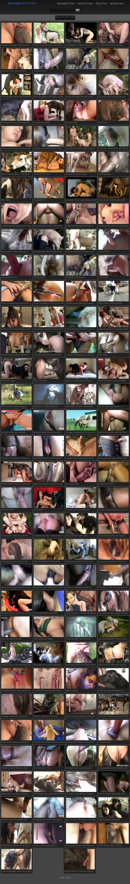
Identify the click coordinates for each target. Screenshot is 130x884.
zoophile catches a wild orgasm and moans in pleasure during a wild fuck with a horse (48, 458)
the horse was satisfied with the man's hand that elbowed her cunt (81, 794)
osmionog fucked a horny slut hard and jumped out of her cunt (15, 561)
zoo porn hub (104, 742)
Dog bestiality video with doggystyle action (109, 820)
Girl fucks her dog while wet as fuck (112, 665)
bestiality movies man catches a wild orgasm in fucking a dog (15, 691)
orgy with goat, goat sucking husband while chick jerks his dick (14, 71)
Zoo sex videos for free (11, 639)
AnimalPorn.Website (75, 277)
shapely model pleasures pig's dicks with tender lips (47, 432)
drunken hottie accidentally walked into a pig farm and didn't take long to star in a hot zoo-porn (16, 432)
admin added (72, 690)
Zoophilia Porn (40, 71)
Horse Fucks (85, 3)
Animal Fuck (71, 122)
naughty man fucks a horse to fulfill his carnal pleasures (14, 716)
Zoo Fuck (102, 122)
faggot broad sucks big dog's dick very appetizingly (16, 665)
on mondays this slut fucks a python (111, 45)
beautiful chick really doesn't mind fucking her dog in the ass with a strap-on (81, 200)
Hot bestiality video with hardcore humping (16, 97)
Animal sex (116, 3)
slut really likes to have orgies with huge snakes (111, 536)
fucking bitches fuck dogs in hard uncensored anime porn (16, 329)
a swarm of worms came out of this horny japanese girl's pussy (48, 691)
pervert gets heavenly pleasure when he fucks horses (80, 742)
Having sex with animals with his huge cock (113, 587)
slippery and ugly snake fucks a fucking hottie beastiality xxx (15, 45)
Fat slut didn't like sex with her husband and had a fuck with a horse (15, 536)
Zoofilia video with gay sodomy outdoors (80, 303)
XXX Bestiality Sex (106, 71)
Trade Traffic (65, 878)
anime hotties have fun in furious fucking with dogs (15, 484)
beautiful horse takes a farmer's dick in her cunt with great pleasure (15, 355)
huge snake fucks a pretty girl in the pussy (15, 742)
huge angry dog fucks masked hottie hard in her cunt (14, 794)
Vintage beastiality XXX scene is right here (80, 432)
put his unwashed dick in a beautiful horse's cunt (110, 407)
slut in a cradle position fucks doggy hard (79, 381)
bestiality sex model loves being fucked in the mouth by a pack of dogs (15, 846)
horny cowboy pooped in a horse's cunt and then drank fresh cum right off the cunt (48, 846)
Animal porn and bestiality (77, 510)
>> (72, 18)
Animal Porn (104, 252)
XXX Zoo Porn (40, 381)
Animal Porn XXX (9, 277)
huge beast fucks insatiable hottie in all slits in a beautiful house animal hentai (113, 329)
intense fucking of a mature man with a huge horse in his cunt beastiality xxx (80, 252)
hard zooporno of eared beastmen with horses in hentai (81, 613)
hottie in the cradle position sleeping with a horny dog (110, 303)
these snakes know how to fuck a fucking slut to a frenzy (16, 303)
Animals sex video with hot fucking (46, 407)
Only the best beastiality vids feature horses (14, 820)
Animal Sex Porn (106, 484)
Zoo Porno (103, 277)
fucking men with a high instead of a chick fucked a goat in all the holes (80, 148)
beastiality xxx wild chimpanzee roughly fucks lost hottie (80, 45)
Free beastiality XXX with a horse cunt (49, 97)
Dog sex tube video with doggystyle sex (77, 536)
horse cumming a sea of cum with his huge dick (49, 303)
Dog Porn (101, 3)
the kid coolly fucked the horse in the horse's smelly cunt (113, 510)
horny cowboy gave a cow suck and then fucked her (15, 174)
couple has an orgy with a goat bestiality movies (79, 458)
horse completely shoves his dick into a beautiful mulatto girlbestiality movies (48, 45)
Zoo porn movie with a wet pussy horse (113, 148)
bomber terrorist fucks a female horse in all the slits (80, 355)
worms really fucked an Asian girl (16, 148)
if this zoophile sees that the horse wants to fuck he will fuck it (80, 639)
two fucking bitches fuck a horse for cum (112, 639)
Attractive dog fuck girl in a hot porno (79, 561)
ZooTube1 (38, 510)
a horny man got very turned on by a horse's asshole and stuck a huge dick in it (15, 458)
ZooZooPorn (71, 71)
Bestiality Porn (66, 3)
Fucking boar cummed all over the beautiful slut (112, 97)
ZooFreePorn (40, 277)
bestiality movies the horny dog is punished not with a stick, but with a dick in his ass (81, 665)
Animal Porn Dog (41, 122)
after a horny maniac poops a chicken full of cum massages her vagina (16, 407)
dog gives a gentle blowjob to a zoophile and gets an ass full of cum (112, 561)
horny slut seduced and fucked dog (79, 97)
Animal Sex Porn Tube (76, 174)
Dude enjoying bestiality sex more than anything (111, 691)
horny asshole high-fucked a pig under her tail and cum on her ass (113, 458)
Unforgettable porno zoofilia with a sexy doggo (112, 768)
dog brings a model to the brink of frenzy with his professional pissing (48, 329)
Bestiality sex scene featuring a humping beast (48, 665)
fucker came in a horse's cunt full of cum (79, 871)
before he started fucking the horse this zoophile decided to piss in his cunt (79, 587)
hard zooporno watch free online (48, 226)
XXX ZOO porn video (43, 639)
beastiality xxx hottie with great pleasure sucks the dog (47, 820)
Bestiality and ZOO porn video (14, 768)
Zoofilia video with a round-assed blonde (48, 742)
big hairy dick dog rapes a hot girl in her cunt (81, 820)
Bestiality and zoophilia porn (79, 768)
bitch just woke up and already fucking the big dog (112, 381)
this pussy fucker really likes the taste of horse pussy (80, 846)
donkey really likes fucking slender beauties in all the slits (47, 716)
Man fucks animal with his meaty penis (15, 587)
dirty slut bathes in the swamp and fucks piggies (47, 561)
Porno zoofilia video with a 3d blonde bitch (111, 794)
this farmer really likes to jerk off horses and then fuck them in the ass (15, 123)
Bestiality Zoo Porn (42, 768)
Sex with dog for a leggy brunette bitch (113, 613)
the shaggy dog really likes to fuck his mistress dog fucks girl (49, 794)
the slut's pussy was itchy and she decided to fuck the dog (16, 613)
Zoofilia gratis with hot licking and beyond (113, 226)
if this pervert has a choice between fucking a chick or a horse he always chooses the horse (111, 846)
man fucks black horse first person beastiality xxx (45, 613)
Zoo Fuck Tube (8, 381)
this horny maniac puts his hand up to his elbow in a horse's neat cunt (112, 432)
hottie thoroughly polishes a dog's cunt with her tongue (16, 871)
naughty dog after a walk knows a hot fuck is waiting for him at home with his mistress (49, 536)
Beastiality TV (40, 200)
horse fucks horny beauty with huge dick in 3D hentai (111, 200)
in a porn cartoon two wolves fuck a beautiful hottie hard (113, 716)
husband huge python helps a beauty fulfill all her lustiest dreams (79, 226)
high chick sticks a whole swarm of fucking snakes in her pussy (48, 484)
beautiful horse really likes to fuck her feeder (48, 587)
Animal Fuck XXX (42, 174)
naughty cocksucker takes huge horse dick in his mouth (48, 148)
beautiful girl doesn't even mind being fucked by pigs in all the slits (48, 252)
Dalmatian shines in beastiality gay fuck (80, 407)
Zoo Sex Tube (72, 484)
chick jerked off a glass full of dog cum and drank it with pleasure (16, 226)
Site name (5, 200)
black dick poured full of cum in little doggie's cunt (80, 329)
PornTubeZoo (104, 174)
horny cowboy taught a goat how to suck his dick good (80, 716)
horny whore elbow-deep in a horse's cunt (14, 252)
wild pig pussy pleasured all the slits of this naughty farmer (48, 355)
